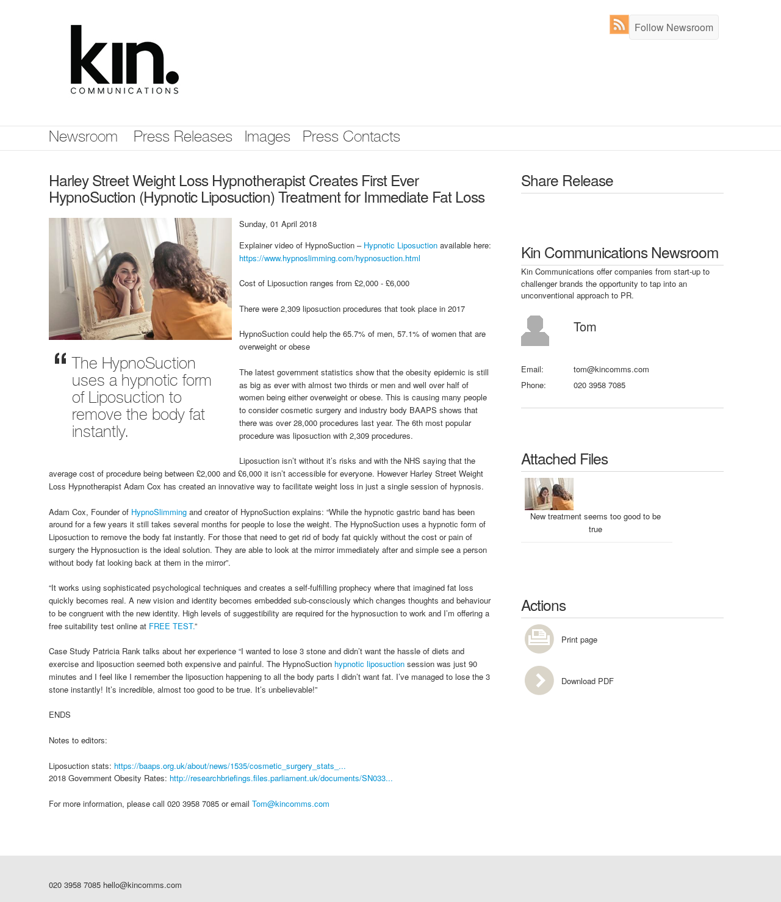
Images (267, 138)
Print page (579, 639)
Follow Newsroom (674, 27)
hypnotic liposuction (369, 663)
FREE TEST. (172, 626)
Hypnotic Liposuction (400, 245)
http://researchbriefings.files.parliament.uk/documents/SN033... (281, 778)
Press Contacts (351, 138)
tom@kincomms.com (611, 369)
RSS (622, 24)
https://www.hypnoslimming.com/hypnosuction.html (329, 258)
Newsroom (83, 138)
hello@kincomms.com (142, 884)
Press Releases (183, 138)
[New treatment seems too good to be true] (140, 277)
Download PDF (587, 681)
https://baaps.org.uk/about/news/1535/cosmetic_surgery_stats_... (230, 765)
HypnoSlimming (159, 512)
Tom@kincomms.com (290, 803)
